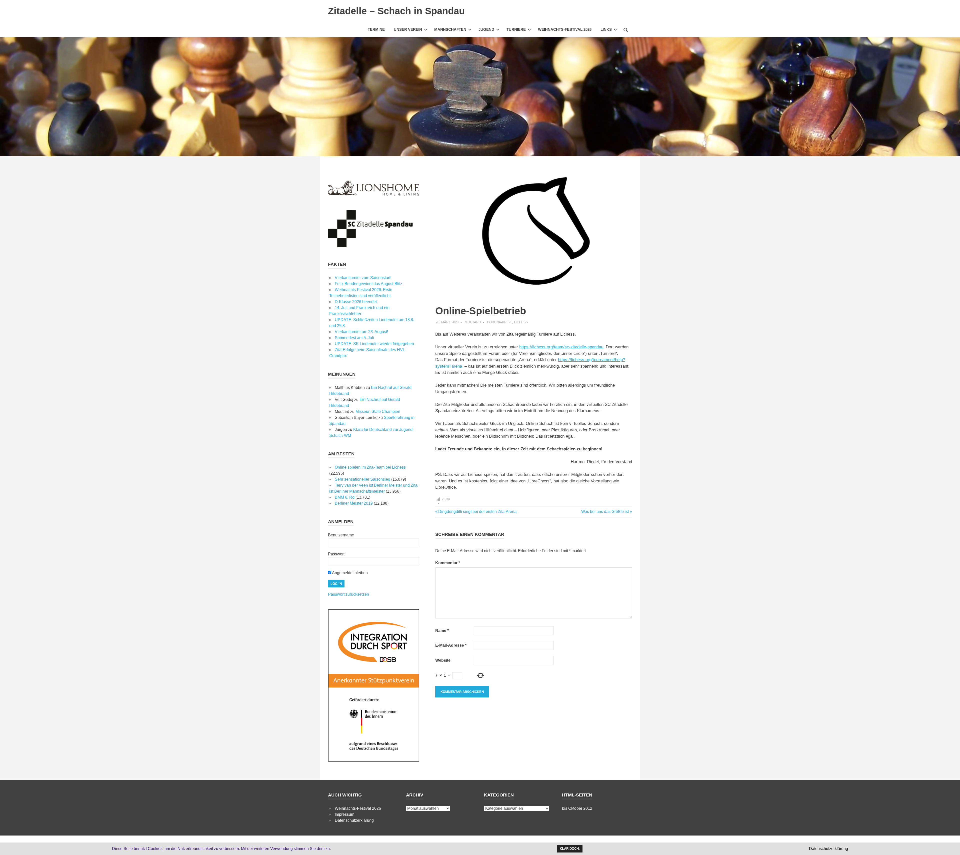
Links (606, 29)
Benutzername (341, 535)
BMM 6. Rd (344, 497)
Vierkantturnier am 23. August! (361, 332)
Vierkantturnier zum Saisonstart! (363, 278)
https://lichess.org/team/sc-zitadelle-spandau (561, 347)
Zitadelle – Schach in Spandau (396, 11)
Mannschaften (450, 29)
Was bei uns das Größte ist (605, 511)
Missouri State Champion (378, 411)
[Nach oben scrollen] (951, 846)
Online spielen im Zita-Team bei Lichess (370, 467)
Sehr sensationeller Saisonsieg (362, 479)
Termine (376, 29)
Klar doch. (570, 848)
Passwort (336, 554)
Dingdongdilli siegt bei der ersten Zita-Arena (477, 511)
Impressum (344, 814)
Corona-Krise (499, 322)
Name (442, 630)
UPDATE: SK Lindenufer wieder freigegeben (374, 344)
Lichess (521, 322)
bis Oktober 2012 (577, 808)
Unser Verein (408, 29)
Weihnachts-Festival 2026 (565, 29)
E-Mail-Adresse (450, 645)
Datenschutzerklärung (354, 820)
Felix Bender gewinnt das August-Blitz (368, 284)
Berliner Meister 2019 (354, 503)
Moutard (473, 322)
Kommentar (447, 563)
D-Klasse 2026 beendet (356, 302)
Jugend (486, 29)
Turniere (516, 29)
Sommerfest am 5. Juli (354, 338)
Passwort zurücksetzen (348, 594)
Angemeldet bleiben (349, 573)
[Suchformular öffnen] (626, 29)
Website (442, 660)
